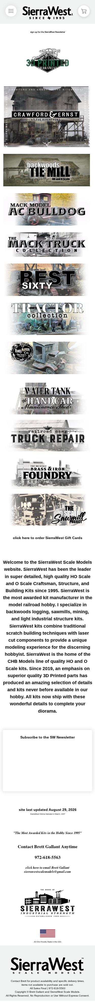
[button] (84, 11)
